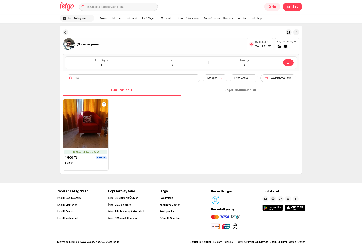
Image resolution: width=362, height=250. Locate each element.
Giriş (272, 6)
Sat (295, 6)
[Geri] (65, 32)
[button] (289, 32)
